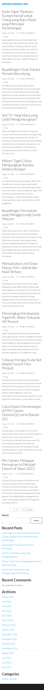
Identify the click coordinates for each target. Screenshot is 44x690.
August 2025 (8, 653)
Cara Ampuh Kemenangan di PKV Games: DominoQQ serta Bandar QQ (21, 412)
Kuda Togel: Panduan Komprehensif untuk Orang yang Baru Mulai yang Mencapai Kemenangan (19, 19)
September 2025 (10, 648)
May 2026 (6, 611)
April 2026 (7, 615)
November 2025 (9, 639)
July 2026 (6, 601)
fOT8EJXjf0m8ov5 (27, 33)
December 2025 (9, 634)
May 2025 (6, 667)
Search (5, 515)
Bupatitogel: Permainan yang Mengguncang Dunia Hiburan (21, 214)
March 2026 (7, 620)
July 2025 (6, 657)
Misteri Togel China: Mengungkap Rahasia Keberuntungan (18, 164)
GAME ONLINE (9, 679)
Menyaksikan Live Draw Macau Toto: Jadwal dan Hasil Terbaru (19, 267)
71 (23, 509)
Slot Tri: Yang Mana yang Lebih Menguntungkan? (20, 117)
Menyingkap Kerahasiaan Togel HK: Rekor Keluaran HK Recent (21, 317)
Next (30, 509)
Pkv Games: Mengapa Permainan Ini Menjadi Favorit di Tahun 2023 (18, 464)
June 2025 (6, 662)
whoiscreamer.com (15, 4)
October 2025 (8, 643)
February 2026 (9, 625)
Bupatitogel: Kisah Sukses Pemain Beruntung (21, 71)
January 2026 (8, 629)
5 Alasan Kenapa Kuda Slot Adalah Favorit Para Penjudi (21, 363)
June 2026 (6, 606)
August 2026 (8, 596)
